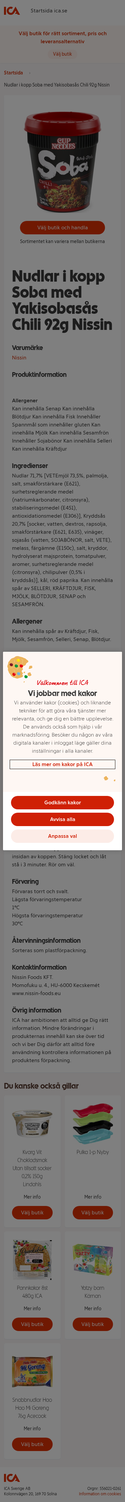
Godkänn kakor (62, 802)
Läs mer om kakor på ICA (62, 764)
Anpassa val (62, 836)
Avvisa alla (62, 819)
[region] (62, 751)
